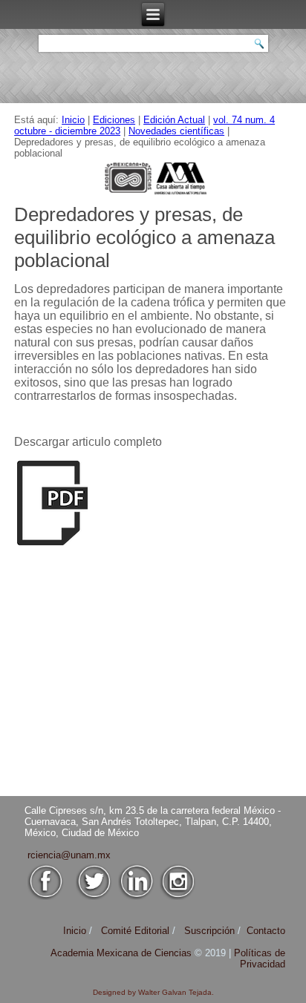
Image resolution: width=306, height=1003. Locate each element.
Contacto (266, 930)
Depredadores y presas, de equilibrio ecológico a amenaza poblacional (144, 237)
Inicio (73, 119)
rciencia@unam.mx (69, 855)
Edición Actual (174, 119)
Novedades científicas (176, 131)
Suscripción (209, 930)
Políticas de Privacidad (259, 958)
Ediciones (114, 119)
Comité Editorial (135, 930)
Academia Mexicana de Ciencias (123, 952)
